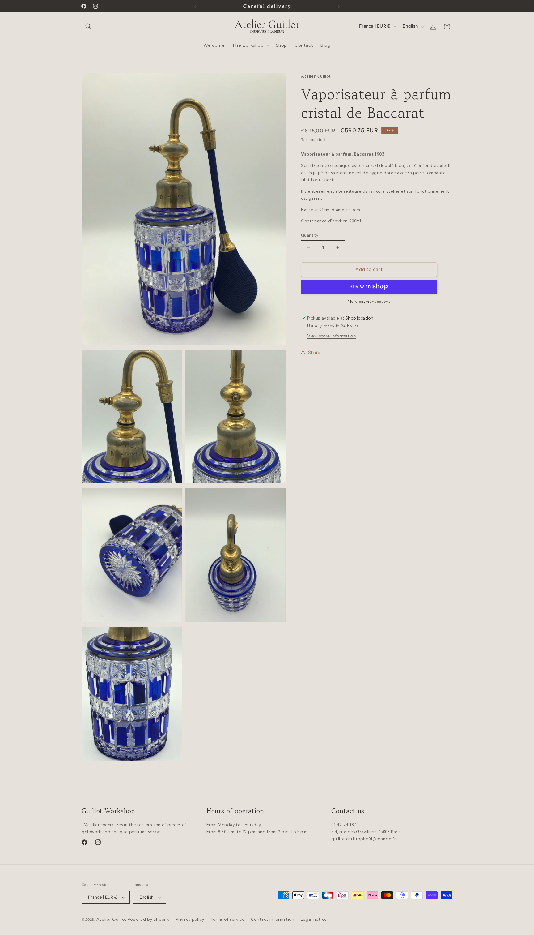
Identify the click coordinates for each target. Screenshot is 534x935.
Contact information (273, 919)
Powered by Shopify (149, 919)
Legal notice (314, 919)
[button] (88, 26)
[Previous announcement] (195, 6)
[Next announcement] (339, 6)
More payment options (369, 301)
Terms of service (227, 919)
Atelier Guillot (111, 919)
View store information (331, 335)
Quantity (309, 235)
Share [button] (314, 352)
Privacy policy (190, 919)
